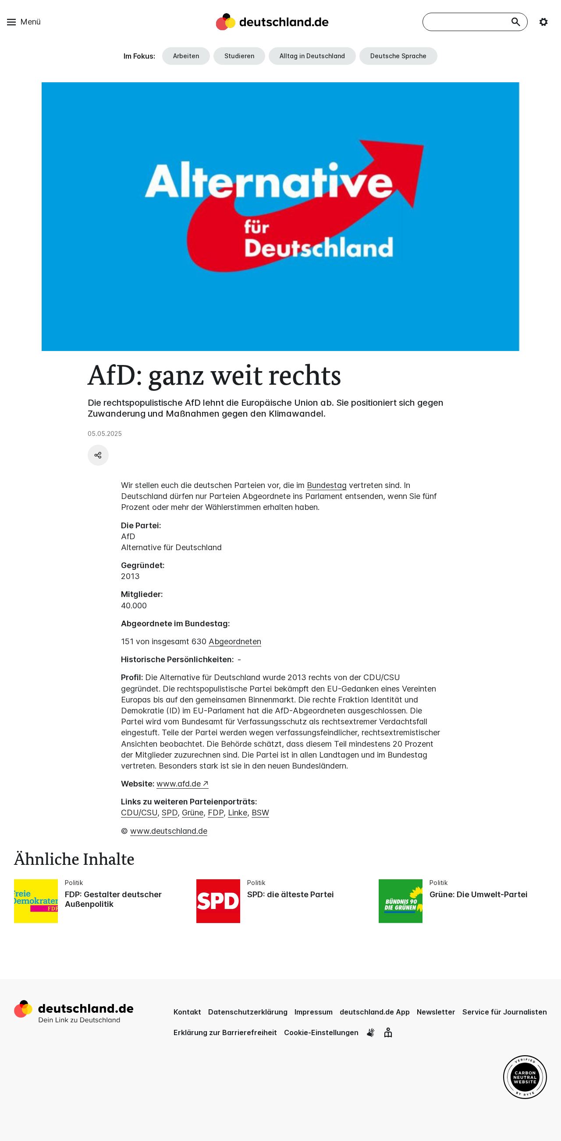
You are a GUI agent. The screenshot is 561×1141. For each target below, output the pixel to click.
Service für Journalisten (504, 1012)
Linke (237, 812)
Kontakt (187, 1012)
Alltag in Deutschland (312, 56)
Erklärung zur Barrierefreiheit (225, 1032)
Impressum (314, 1012)
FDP (216, 812)
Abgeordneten (235, 641)
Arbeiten (186, 56)
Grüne (192, 812)
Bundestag (327, 485)
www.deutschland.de (168, 831)
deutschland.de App (375, 1012)
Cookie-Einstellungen (321, 1032)
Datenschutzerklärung (248, 1012)
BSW (260, 812)
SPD (170, 812)
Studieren (239, 56)
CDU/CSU (139, 812)
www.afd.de (178, 783)
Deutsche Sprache (398, 56)
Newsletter (436, 1012)
